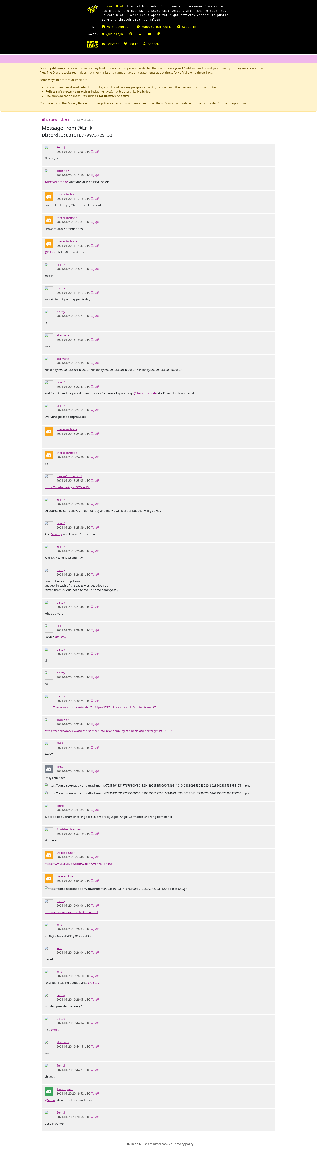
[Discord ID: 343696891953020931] (49, 746)
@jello (55, 1030)
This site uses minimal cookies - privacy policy (161, 1144)
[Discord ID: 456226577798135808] (49, 855)
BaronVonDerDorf (69, 476)
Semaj (61, 147)
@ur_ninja (114, 34)
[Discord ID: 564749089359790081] (49, 769)
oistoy (61, 288)
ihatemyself (65, 1089)
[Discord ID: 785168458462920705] (49, 290)
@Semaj (50, 1100)
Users (133, 44)
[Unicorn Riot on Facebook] (130, 34)
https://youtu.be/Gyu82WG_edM (67, 487)
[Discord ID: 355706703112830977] (49, 1091)
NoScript (143, 92)
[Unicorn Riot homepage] (92, 9)
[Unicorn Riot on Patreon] (158, 34)
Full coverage (117, 26)
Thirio (61, 743)
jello (59, 925)
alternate (63, 335)
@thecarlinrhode (56, 182)
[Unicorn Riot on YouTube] (149, 34)
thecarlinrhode (67, 194)
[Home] (92, 44)
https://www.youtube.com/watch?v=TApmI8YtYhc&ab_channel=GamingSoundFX (100, 707)
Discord (51, 120)
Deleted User (66, 853)
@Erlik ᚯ (50, 252)
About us (188, 26)
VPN (126, 96)
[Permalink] (97, 152)
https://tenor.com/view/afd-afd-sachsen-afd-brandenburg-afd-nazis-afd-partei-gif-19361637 (108, 731)
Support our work (155, 26)
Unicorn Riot (113, 6)
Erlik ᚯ (68, 120)
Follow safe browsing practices (67, 92)
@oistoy (56, 534)
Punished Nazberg (69, 829)
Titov (60, 767)
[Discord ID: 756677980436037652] (49, 478)
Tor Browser (107, 96)
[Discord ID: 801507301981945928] (49, 197)
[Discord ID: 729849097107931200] (49, 337)
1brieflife (63, 171)
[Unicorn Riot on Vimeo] (140, 34)
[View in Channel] (92, 152)
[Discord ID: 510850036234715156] (49, 150)
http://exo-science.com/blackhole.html (71, 912)
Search (152, 44)
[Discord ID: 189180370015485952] (49, 927)
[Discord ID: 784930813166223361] (49, 831)
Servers (112, 44)
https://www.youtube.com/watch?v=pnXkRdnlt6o (79, 864)
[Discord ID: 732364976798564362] (49, 173)
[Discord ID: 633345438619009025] (49, 267)
